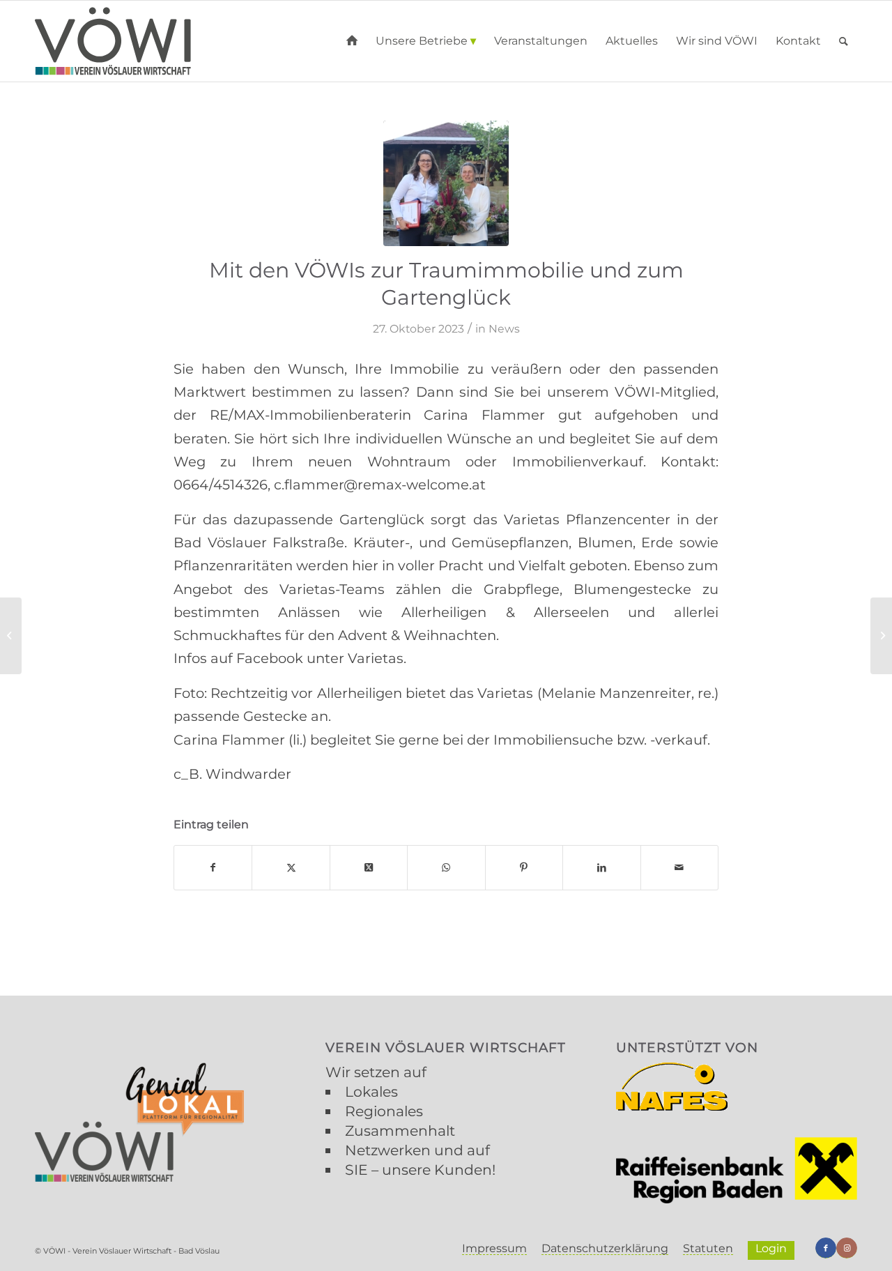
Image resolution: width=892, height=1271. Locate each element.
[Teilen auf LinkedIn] (601, 868)
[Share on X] (368, 868)
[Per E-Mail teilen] (679, 868)
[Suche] (843, 41)
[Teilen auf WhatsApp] (446, 868)
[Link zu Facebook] (825, 1248)
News (504, 328)
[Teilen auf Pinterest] (524, 868)
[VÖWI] (113, 41)
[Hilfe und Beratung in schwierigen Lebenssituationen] (881, 636)
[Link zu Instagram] (846, 1248)
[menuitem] (352, 41)
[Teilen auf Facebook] (213, 868)
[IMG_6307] (446, 183)
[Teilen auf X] (290, 868)
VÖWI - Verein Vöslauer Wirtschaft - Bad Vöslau (131, 1251)
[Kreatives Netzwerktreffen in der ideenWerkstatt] (11, 636)
